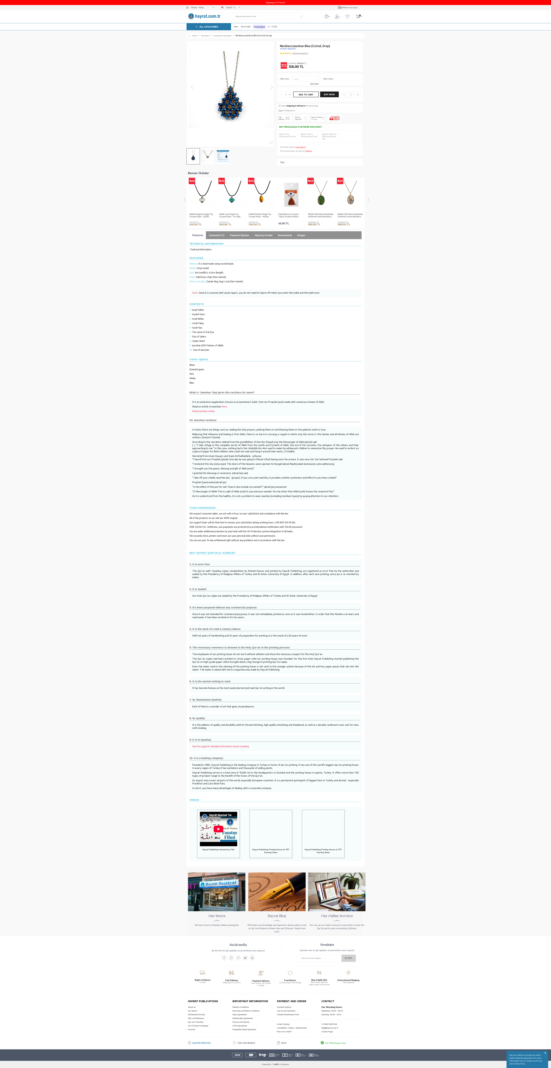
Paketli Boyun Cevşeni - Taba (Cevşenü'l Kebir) (259, 215)
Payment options (284, 1007)
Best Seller (246, 26)
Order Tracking (283, 1024)
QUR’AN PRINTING (201, 1043)
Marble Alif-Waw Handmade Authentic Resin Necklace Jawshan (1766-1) (291, 215)
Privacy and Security (240, 1022)
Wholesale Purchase (196, 1014)
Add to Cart (306, 94)
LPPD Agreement (239, 1026)
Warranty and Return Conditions (246, 1011)
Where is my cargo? (349, 7)
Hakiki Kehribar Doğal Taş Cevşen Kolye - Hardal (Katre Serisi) (230, 215)
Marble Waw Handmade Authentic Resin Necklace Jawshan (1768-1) (349, 215)
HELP (284, 1043)
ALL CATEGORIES (208, 26)
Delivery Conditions (240, 1007)
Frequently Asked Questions (244, 1029)
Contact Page (327, 1031)
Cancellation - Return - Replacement (292, 1028)
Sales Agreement (239, 1014)
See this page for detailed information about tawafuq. (220, 746)
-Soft (275, 1064)
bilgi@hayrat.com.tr (329, 1028)
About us (192, 1007)
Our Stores (192, 1011)
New (236, 26)
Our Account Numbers (286, 1011)
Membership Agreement (242, 1018)
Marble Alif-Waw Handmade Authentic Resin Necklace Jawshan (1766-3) (320, 215)
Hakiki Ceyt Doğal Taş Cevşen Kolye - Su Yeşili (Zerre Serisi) (199, 215)
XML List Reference (196, 1018)
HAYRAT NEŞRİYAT (288, 49)
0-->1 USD (272, 26)
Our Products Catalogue (198, 1026)
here (224, 406)
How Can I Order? (284, 1031)
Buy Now (329, 94)
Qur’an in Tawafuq (195, 1022)
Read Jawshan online (203, 411)
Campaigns (259, 26)
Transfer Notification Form (288, 1014)
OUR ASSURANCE (246, 1043)
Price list (191, 1029)
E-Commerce (284, 1064)
